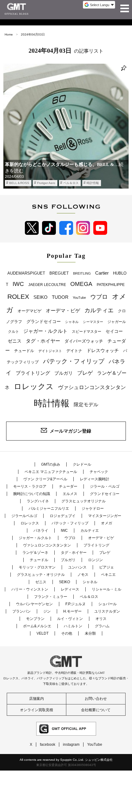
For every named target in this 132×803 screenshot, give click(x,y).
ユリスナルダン (107, 611)
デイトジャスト (50, 351)
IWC (18, 283)
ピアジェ (106, 567)
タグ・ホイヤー (43, 340)
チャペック (99, 472)
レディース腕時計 (94, 479)
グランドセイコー (43, 321)
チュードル (24, 350)
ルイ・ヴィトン (70, 619)
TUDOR (60, 297)
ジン (47, 611)
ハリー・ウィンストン (29, 589)
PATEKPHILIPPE (111, 285)
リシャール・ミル (106, 589)
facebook (47, 744)
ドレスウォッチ (103, 350)
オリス (101, 619)
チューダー (68, 486)
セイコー (114, 331)
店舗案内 (36, 698)
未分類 (90, 633)
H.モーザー (72, 611)
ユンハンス (77, 567)
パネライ (40, 530)
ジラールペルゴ (24, 516)
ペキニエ (108, 574)
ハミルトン (73, 626)
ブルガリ (63, 373)
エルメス (70, 494)
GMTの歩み (50, 464)
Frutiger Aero (46, 183)
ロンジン (95, 560)
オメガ (106, 523)
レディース (70, 589)
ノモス (82, 574)
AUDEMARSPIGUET (26, 273)
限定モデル (86, 404)
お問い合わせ (96, 698)
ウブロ (99, 297)
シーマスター (93, 322)
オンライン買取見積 (36, 710)
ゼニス (14, 341)
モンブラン (35, 619)
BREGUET (59, 273)
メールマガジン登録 (70, 430)
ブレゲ (85, 373)
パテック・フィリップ (73, 361)
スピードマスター (86, 331)
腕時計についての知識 (31, 494)
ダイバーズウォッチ (83, 341)
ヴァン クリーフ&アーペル (45, 479)
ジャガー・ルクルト (45, 331)
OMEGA (81, 284)
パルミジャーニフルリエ (49, 508)
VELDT (43, 633)
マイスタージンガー (104, 516)
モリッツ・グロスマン (37, 567)
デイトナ (74, 350)
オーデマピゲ (29, 311)
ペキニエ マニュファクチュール (51, 472)
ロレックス (34, 386)
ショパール (107, 604)
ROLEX (18, 296)
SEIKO (40, 297)
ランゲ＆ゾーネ (35, 552)
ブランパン (21, 611)
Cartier (102, 273)
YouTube (79, 297)
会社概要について (96, 710)
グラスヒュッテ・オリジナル (41, 574)
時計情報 (93, 183)
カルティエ (99, 310)
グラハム (102, 626)
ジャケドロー (93, 508)
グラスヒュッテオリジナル (83, 501)
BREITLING (82, 273)
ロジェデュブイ (63, 516)
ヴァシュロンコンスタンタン (92, 387)
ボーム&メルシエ (37, 626)
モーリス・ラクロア (29, 486)
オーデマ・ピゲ (63, 310)
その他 (66, 633)
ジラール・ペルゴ (104, 486)
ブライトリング (33, 373)
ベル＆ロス (71, 183)
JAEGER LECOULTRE (47, 285)
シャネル (72, 322)
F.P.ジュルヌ (75, 604)
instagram (71, 744)
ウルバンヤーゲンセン (34, 604)
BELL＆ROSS (19, 183)
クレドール (82, 464)
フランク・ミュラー (50, 597)
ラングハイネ (38, 501)
